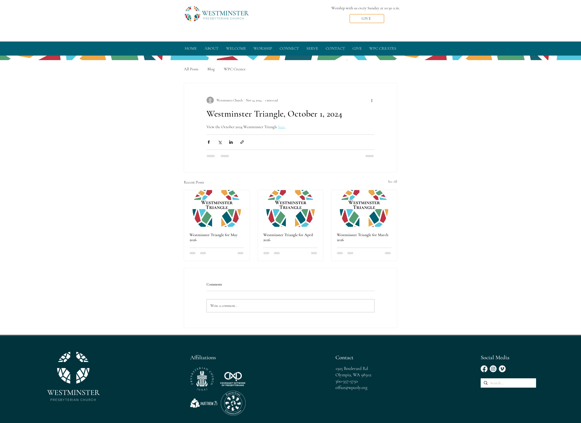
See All (392, 181)
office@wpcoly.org (351, 387)
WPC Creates (234, 68)
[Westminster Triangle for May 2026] (217, 208)
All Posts (191, 68)
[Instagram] (493, 368)
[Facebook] (484, 368)
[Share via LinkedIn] (231, 142)
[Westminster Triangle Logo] (364, 208)
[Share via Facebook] (209, 142)
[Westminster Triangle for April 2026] (290, 208)
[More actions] (371, 100)
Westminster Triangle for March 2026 (362, 237)
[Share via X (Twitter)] (220, 142)
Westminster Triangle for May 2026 (214, 237)
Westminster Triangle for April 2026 (288, 237)
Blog (211, 68)
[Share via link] (242, 142)
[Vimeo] (502, 368)
